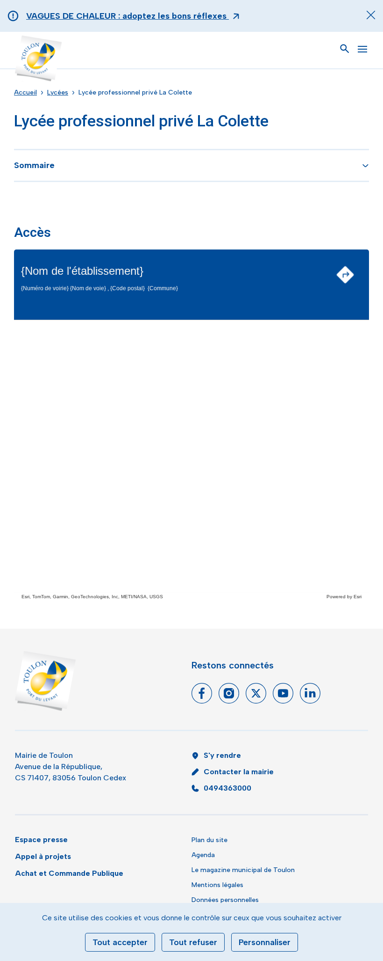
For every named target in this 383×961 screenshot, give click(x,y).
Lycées (57, 92)
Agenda (203, 855)
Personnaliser (265, 942)
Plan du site (209, 840)
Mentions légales (217, 885)
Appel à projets (43, 856)
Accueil (25, 92)
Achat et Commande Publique (69, 873)
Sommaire (34, 165)
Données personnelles (225, 900)
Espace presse (41, 839)
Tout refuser (193, 942)
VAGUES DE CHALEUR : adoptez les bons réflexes (127, 16)
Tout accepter (120, 942)
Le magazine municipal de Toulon (243, 870)
